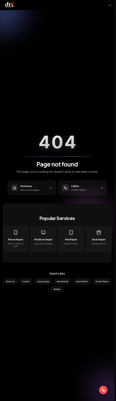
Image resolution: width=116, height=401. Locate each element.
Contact (26, 281)
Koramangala (43, 281)
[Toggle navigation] (110, 5)
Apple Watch (82, 281)
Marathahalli (62, 281)
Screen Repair (102, 281)
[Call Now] (103, 390)
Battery (57, 289)
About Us (10, 281)
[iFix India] (9, 5)
